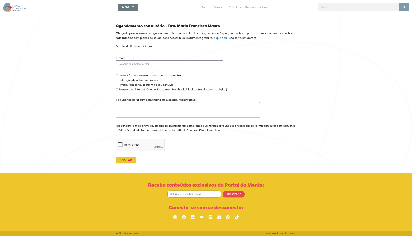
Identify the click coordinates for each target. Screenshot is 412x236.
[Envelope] (219, 217)
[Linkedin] (193, 217)
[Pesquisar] (404, 7)
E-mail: (120, 58)
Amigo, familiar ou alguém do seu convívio (146, 84)
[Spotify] (210, 217)
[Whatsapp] (228, 217)
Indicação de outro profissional (138, 80)
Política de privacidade (127, 233)
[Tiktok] (237, 217)
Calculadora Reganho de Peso (248, 7)
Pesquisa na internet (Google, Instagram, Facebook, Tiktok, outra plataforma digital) (173, 89)
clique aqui (220, 37)
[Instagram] (175, 217)
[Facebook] (184, 217)
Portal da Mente (211, 7)
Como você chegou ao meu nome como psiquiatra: (149, 75)
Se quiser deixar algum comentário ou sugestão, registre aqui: (156, 99)
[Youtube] (202, 217)
